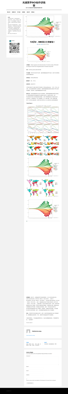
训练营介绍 (14, 12)
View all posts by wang (30, 335)
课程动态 (32, 12)
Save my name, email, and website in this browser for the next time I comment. (41, 380)
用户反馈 (18, 12)
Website (27, 374)
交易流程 (23, 12)
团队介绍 (8, 12)
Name (27, 366)
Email (27, 370)
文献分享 (28, 12)
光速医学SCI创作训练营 (34, 4)
